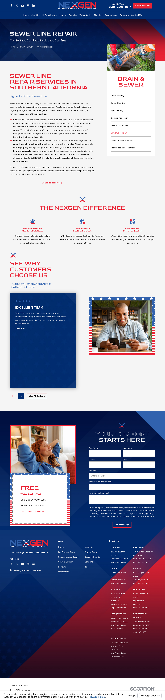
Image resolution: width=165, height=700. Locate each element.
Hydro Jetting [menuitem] (117, 110)
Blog (87, 566)
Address (92, 470)
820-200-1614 (120, 6)
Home (61, 547)
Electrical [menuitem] (98, 15)
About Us (89, 547)
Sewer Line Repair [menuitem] (119, 132)
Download (39, 511)
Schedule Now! (142, 5)
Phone (92, 459)
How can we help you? (99, 493)
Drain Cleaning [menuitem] (117, 95)
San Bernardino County (68, 557)
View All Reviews (37, 396)
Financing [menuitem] (124, 15)
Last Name (127, 448)
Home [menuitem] (26, 15)
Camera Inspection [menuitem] (119, 118)
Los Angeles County (67, 552)
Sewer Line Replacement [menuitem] (122, 140)
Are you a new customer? (100, 481)
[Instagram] (28, 5)
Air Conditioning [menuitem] (49, 15)
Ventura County (65, 561)
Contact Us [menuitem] (136, 15)
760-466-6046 (117, 656)
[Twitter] (16, 5)
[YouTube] (22, 5)
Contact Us (63, 571)
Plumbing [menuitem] (73, 15)
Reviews (62, 566)
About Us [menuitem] (35, 15)
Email (30, 511)
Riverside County (92, 557)
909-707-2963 (139, 632)
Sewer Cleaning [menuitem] (118, 103)
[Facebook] (11, 5)
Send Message (122, 524)
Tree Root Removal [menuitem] (119, 125)
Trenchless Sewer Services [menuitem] (123, 147)
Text (22, 511)
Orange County (91, 552)
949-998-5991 (117, 628)
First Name (93, 448)
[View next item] (21, 396)
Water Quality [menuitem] (86, 15)
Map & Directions (118, 562)
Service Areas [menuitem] (111, 15)
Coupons (89, 561)
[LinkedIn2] (33, 5)
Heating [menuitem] (62, 15)
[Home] (77, 5)
